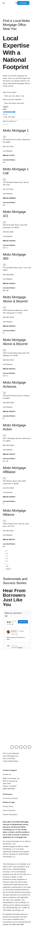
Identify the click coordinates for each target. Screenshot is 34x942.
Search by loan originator (12, 99)
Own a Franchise (9, 758)
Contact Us (7, 774)
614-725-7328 (8, 146)
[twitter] (16, 747)
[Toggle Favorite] (4, 137)
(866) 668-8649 (18, 924)
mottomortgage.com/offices (13, 846)
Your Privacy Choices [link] (10, 798)
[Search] (16, 3)
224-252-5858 (8, 488)
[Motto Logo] (12, 741)
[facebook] (12, 747)
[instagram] (20, 747)
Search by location (10, 92)
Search (5, 107)
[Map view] (7, 124)
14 (7, 566)
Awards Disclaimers (10, 814)
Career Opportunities (10, 761)
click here (23, 917)
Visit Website (7, 151)
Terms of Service (9, 810)
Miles (5, 109)
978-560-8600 (8, 275)
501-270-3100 (8, 189)
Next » (9, 569)
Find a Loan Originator (11, 753)
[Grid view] (5, 124)
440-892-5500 (8, 317)
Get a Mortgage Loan (10, 756)
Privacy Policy (8, 806)
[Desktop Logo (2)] (10, 3)
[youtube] (25, 747)
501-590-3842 (8, 531)
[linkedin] (29, 747)
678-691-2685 (8, 232)
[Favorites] (3, 124)
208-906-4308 (8, 403)
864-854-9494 (8, 445)
